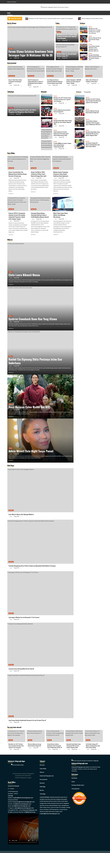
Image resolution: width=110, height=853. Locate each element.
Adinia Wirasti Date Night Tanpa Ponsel (31, 451)
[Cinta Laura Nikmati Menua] (15, 243)
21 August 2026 (55, 85)
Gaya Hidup (11, 168)
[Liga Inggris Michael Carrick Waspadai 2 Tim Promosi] (40, 593)
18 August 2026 (16, 454)
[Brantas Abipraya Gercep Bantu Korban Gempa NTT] (83, 38)
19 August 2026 (61, 219)
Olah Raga (11, 510)
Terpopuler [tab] (87, 92)
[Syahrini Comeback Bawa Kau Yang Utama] (19, 287)
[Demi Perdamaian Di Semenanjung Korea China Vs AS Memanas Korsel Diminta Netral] (36, 72)
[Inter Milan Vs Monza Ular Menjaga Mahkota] (40, 490)
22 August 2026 (16, 58)
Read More (11, 193)
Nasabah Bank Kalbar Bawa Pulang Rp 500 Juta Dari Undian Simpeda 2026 (95, 57)
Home (8, 13)
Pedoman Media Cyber (78, 785)
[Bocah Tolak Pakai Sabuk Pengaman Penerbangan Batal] (16, 72)
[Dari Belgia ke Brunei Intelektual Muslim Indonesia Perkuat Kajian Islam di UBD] (55, 72)
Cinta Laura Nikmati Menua (24, 275)
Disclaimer (74, 778)
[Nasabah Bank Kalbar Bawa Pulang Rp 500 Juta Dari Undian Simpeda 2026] (83, 56)
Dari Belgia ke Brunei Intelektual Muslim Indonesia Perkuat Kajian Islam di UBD (54, 81)
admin (11, 58)
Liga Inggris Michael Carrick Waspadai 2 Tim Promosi (24, 617)
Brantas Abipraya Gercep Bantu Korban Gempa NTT (66, 55)
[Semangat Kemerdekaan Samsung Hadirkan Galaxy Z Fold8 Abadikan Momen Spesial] (40, 204)
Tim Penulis (12, 114)
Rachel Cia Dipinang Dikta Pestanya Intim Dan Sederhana (35, 361)
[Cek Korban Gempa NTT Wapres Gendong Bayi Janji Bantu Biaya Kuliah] (80, 143)
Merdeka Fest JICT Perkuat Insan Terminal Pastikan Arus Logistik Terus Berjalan (51, 18)
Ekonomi (59, 32)
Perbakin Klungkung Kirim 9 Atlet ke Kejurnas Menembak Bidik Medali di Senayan (32, 566)
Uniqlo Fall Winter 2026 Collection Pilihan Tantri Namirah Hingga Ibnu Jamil (38, 174)
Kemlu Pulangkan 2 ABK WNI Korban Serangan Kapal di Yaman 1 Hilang (74, 81)
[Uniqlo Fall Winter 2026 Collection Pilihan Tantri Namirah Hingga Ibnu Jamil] (40, 163)
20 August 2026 (16, 221)
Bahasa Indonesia (11, 1)
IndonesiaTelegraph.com (47, 775)
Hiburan (10, 272)
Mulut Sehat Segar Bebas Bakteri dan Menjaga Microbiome (60, 215)
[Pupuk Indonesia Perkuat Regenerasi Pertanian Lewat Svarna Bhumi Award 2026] (46, 134)
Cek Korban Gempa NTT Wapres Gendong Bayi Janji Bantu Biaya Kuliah (93, 144)
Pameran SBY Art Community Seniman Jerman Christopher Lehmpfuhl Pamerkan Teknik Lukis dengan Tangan (17, 216)
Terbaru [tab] (78, 92)
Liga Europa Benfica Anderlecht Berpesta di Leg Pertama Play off (27, 720)
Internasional (11, 76)
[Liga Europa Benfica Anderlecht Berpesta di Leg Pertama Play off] (40, 696)
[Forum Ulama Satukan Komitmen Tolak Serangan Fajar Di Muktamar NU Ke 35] (30, 43)
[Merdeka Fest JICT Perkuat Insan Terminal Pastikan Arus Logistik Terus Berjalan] (83, 30)
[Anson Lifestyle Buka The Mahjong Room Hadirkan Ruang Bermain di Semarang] (18, 163)
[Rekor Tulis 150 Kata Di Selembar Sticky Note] (94, 72)
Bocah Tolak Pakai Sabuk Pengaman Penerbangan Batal (15, 81)
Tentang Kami (75, 788)
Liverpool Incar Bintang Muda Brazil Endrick (21, 669)
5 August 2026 (18, 114)
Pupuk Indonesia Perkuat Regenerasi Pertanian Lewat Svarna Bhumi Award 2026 (61, 133)
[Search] (102, 12)
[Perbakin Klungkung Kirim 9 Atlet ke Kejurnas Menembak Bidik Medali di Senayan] (40, 542)
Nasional (10, 48)
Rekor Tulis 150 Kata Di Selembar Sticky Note (92, 80)
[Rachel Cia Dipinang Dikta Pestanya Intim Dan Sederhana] (23, 331)
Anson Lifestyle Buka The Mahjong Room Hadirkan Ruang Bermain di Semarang (18, 174)
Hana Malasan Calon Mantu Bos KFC (29, 407)
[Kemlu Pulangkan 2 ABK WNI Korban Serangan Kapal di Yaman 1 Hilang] (74, 72)
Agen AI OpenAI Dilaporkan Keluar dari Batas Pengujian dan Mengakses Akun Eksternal (22, 111)
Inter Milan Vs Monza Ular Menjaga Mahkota (21, 514)
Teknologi (11, 107)
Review (42, 790)
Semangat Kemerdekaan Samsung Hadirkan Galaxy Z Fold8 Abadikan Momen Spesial (40, 215)
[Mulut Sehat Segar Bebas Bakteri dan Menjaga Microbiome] (62, 204)
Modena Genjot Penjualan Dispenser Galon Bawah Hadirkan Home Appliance (60, 174)
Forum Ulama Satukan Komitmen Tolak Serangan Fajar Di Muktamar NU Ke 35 (31, 53)
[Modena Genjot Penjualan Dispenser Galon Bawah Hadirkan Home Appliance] (62, 163)
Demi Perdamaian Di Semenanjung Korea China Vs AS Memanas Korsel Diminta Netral (35, 82)
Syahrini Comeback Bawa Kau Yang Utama (33, 319)
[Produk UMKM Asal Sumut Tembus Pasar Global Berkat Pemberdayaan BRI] (46, 145)
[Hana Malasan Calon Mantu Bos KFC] (40, 396)
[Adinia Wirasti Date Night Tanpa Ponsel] (40, 440)
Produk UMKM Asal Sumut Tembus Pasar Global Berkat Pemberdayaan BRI (62, 145)
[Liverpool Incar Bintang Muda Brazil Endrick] (40, 645)
